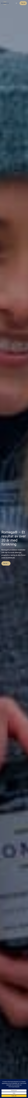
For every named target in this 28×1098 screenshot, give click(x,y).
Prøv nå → (6, 563)
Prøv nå (23, 3)
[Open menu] (16, 3)
